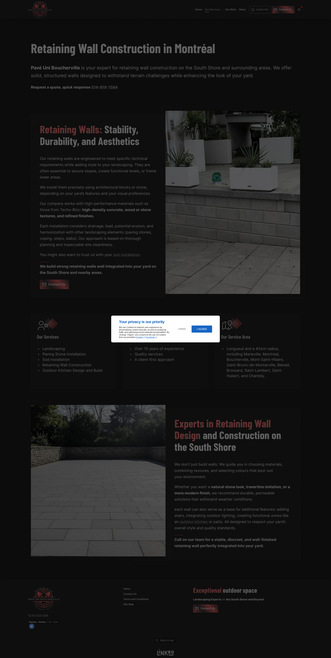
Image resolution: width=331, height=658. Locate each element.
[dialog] (165, 329)
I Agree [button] (202, 329)
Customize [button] (182, 329)
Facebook (150, 337)
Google (139, 337)
